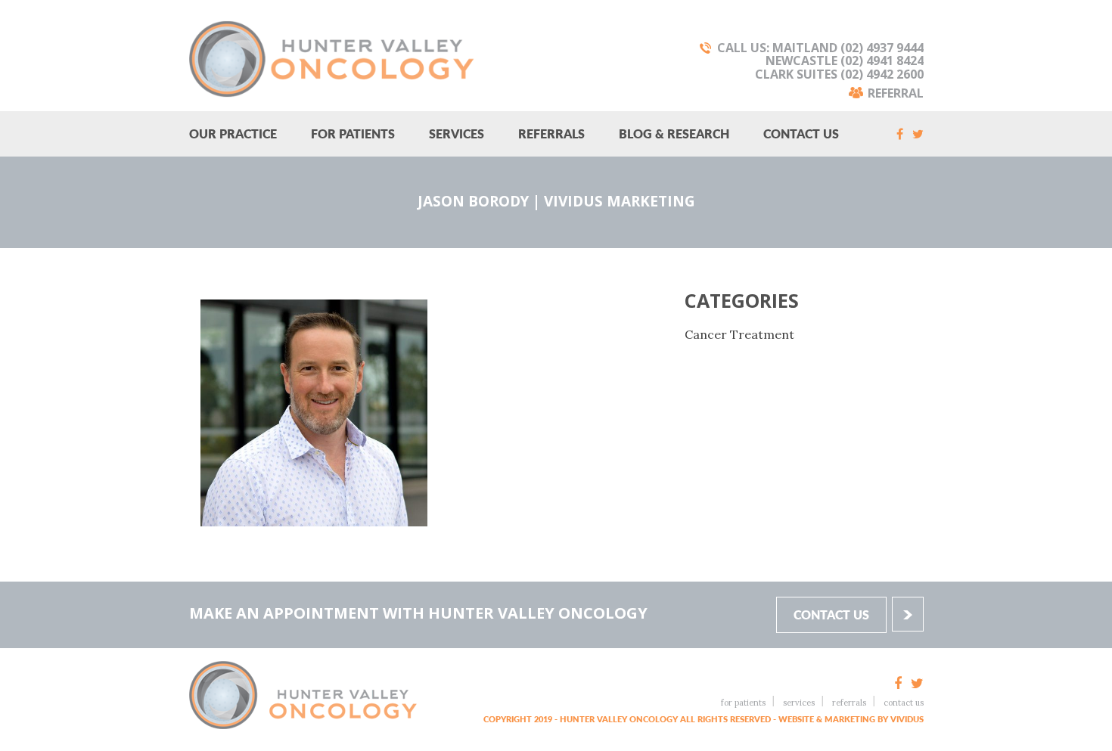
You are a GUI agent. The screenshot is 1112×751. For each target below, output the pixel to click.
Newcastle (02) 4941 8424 (845, 60)
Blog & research (674, 133)
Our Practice (233, 133)
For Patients (353, 133)
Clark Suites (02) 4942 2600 (839, 74)
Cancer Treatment (739, 334)
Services (456, 133)
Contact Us (801, 133)
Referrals (551, 133)
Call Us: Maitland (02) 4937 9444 (820, 47)
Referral (896, 92)
